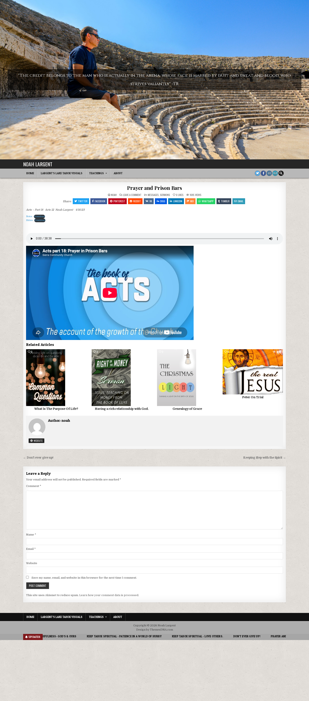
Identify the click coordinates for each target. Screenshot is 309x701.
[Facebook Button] (263, 173)
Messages (153, 195)
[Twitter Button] (257, 173)
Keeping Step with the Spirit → (264, 457)
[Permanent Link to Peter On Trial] (253, 371)
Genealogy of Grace (187, 408)
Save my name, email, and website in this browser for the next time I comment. (84, 577)
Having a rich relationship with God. (122, 408)
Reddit (137, 201)
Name (31, 534)
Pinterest (119, 201)
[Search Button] (281, 173)
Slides (29, 220)
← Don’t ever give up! (38, 457)
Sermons (165, 195)
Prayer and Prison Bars (154, 187)
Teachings (96, 173)
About (118, 173)
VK (150, 201)
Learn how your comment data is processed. (109, 595)
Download (39, 216)
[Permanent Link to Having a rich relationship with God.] (122, 377)
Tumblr (225, 201)
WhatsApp (208, 201)
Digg (162, 201)
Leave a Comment (132, 195)
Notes (29, 216)
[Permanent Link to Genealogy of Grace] (187, 377)
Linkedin (177, 201)
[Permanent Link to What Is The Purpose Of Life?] (56, 377)
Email (240, 201)
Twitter (82, 201)
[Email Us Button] (275, 173)
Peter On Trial (252, 397)
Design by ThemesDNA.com (154, 629)
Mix (192, 201)
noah (114, 195)
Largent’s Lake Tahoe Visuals (61, 173)
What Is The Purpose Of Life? (56, 408)
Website (38, 440)
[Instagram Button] (269, 173)
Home (30, 173)
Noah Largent (37, 164)
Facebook (100, 201)
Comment (33, 486)
